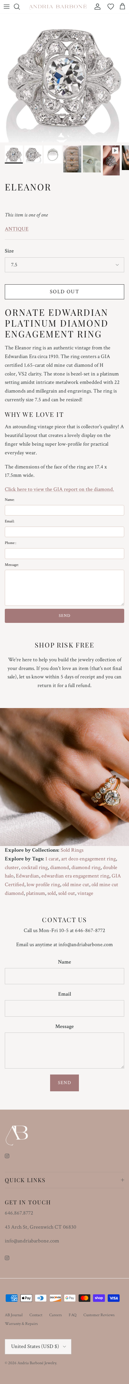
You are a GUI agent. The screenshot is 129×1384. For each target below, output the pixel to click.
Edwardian (27, 875)
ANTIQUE (16, 229)
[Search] (19, 6)
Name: (9, 499)
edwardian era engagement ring (75, 875)
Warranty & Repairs (21, 1323)
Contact (35, 1315)
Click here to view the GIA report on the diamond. (59, 489)
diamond (59, 867)
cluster (12, 867)
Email (64, 994)
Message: (12, 564)
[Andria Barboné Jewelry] (58, 6)
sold (51, 893)
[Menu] (6, 6)
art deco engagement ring (88, 858)
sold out (66, 893)
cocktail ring (34, 867)
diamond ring (85, 867)
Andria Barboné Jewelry (36, 1363)
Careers (55, 1315)
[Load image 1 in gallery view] (64, 77)
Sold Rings (72, 850)
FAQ (72, 1315)
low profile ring (43, 884)
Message (64, 1026)
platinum (35, 893)
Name (64, 961)
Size (9, 250)
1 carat (52, 858)
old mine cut (75, 884)
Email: (9, 521)
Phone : (10, 543)
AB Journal (13, 1315)
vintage (85, 893)
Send (64, 1083)
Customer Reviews (99, 1315)
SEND (64, 615)
